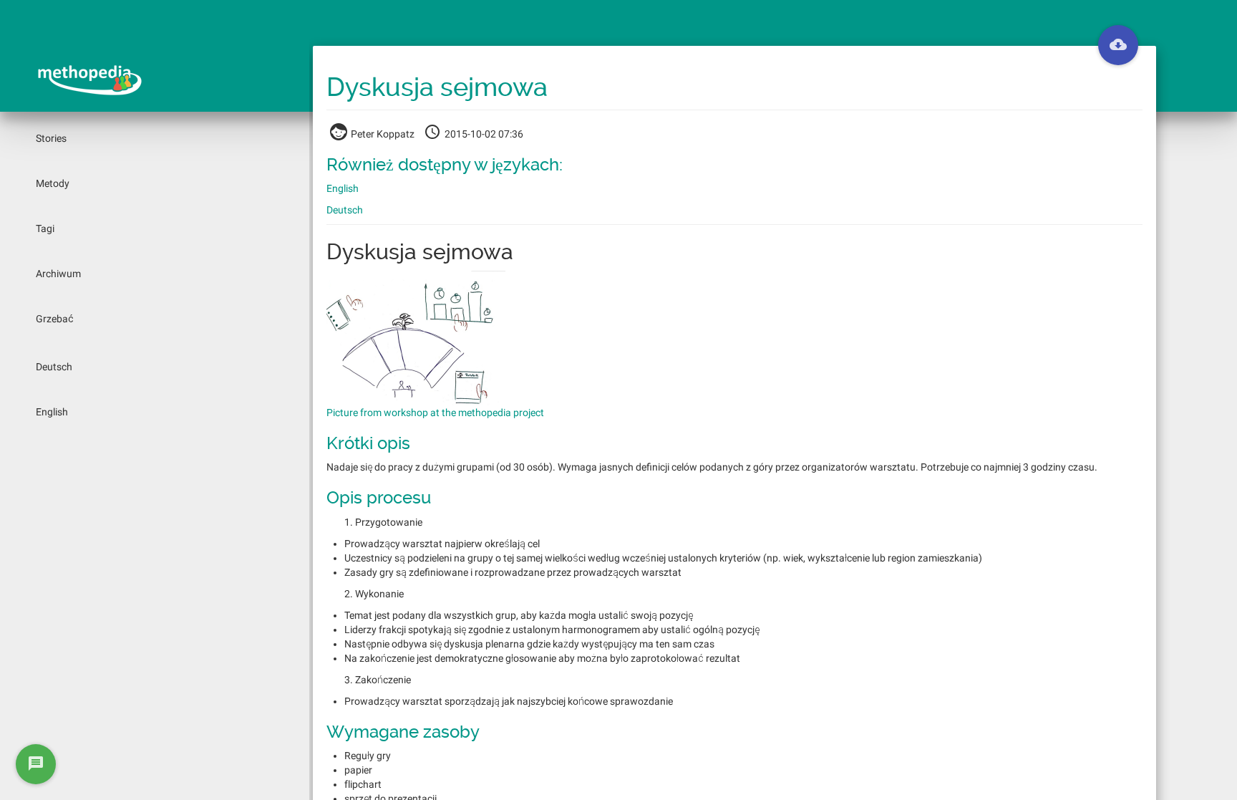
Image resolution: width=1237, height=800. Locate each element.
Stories (51, 138)
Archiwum (58, 273)
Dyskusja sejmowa (437, 87)
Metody (52, 183)
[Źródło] (1118, 45)
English (52, 412)
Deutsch (54, 366)
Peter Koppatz (383, 134)
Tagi (45, 228)
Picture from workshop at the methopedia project (435, 412)
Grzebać (55, 318)
